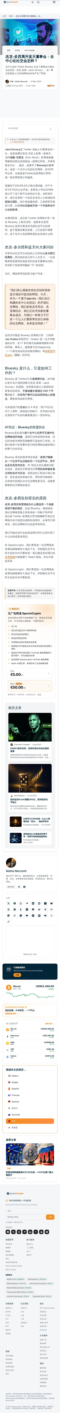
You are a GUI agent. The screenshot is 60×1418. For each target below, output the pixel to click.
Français (15, 1095)
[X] (13, 1232)
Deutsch (15, 1101)
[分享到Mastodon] (8, 915)
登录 (39, 695)
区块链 (17, 50)
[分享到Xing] (45, 909)
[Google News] (41, 1232)
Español (15, 1088)
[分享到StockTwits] (14, 915)
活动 (22, 1326)
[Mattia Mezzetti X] (19, 887)
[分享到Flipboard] (39, 915)
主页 (4, 16)
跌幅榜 (8, 1251)
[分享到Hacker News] (45, 903)
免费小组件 (44, 1323)
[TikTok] (35, 1232)
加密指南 (9, 1359)
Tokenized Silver (42, 1296)
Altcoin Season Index (14, 1266)
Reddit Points (15, 1279)
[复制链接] (8, 921)
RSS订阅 (43, 1330)
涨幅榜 (8, 1248)
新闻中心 (9, 1308)
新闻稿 (8, 1334)
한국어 (15, 1108)
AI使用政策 (44, 1379)
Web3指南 (9, 1356)
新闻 (11, 16)
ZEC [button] (17, 355)
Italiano (15, 1076)
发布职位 (43, 1351)
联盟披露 (43, 1382)
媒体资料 (43, 1343)
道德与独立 (44, 1375)
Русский (16, 1114)
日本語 (15, 1127)
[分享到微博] (39, 909)
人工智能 (30, 1248)
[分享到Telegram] (26, 903)
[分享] (51, 915)
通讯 (7, 1374)
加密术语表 (10, 1370)
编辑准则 (43, 1368)
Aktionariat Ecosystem (41, 1283)
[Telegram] (24, 1232)
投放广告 (43, 1340)
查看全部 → (49, 1024)
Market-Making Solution (19, 1288)
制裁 (8, 1168)
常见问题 (43, 1315)
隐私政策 (48, 1408)
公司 (22, 1312)
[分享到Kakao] (26, 915)
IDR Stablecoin (37, 1279)
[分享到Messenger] (20, 915)
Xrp (7, 1319)
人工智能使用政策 (17, 142)
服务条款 (41, 1408)
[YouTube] (47, 1232)
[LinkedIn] (30, 1232)
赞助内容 (43, 1386)
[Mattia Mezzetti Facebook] (24, 887)
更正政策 (43, 1371)
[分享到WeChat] (45, 915)
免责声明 (43, 1326)
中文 (14, 1121)
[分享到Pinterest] (14, 909)
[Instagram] (19, 1232)
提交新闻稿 (44, 1358)
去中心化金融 (29, 50)
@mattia (11, 887)
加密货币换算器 (11, 1262)
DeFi (28, 1251)
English (15, 1082)
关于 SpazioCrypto (47, 1308)
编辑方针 (51, 86)
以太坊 (8, 1315)
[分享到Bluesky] (51, 903)
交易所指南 (10, 1367)
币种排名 (9, 1244)
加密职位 (24, 1323)
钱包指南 (9, 1363)
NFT (7, 1326)
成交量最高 (10, 1255)
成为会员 (43, 1319)
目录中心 (24, 1308)
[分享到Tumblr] (20, 909)
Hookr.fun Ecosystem (18, 1296)
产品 (22, 1319)
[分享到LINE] (33, 909)
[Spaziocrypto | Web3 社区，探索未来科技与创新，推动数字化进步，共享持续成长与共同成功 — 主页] (30, 1193)
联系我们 (43, 1312)
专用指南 (10, 557)
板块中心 (30, 1244)
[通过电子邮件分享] (51, 909)
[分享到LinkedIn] (33, 903)
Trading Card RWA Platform (20, 1292)
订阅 (17, 975)
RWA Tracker (11, 1270)
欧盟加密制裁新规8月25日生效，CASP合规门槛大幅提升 (29, 1173)
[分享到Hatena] (33, 915)
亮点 (7, 1259)
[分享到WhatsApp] (20, 903)
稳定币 (29, 1255)
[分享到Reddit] (39, 903)
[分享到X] (8, 903)
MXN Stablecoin (16, 1283)
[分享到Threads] (8, 909)
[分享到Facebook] (14, 903)
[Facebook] (8, 1232)
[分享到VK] (26, 909)
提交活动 (43, 1354)
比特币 (8, 1312)
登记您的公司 (45, 1347)
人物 (22, 1315)
